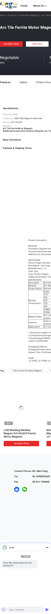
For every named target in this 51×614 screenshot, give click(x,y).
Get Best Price (11, 44)
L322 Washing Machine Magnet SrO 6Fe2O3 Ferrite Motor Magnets (20, 433)
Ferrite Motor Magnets (29, 15)
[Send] (47, 609)
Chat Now (37, 44)
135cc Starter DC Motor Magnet (27, 371)
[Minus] (47, 547)
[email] (16, 489)
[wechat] (24, 489)
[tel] (32, 489)
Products (12, 15)
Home (2, 15)
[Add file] (4, 609)
